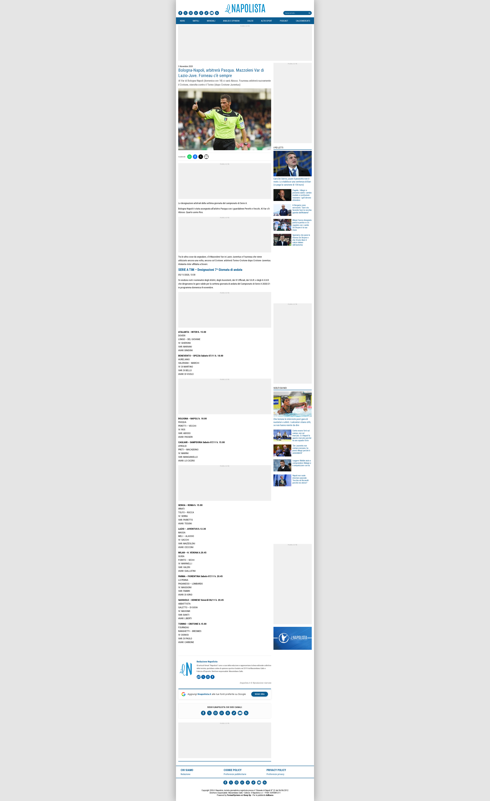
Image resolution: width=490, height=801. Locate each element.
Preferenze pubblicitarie (235, 774)
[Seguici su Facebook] (180, 13)
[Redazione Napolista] (186, 669)
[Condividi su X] (200, 156)
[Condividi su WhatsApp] (189, 156)
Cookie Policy (233, 770)
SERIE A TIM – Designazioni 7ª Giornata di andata (210, 270)
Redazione (185, 774)
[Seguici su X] (185, 13)
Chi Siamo (187, 770)
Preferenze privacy (275, 774)
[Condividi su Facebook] (195, 156)
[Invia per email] (206, 156)
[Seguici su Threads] (201, 13)
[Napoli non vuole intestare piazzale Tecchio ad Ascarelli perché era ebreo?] (282, 480)
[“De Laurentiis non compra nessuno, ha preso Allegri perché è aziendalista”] (282, 450)
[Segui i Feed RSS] (217, 13)
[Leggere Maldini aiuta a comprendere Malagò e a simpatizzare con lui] (282, 465)
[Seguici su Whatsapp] (196, 13)
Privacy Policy (276, 770)
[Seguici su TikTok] (206, 13)
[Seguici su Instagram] (191, 13)
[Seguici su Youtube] (212, 13)
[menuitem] (182, 21)
